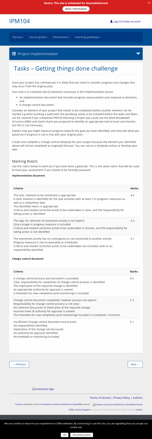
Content (19, 404)
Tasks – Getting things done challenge (66, 68)
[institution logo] (43, 389)
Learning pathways (87, 37)
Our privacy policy (82, 435)
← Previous (19, 364)
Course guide (37, 37)
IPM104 (19, 21)
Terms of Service (100, 397)
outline (138, 409)
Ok (64, 435)
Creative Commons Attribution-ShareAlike (63, 404)
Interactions (60, 37)
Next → (135, 364)
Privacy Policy (121, 397)
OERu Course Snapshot (80, 409)
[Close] (149, 3)
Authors (138, 397)
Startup (17, 37)
